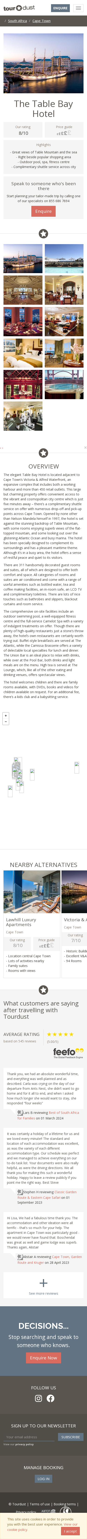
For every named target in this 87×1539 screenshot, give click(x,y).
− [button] (6, 722)
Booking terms (65, 1504)
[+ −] (43, 779)
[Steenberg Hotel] (18, 784)
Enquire (60, 8)
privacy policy (24, 1444)
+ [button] (6, 716)
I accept (70, 1531)
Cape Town (41, 20)
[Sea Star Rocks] (14, 773)
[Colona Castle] (21, 787)
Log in (43, 1478)
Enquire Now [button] (43, 1358)
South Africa (17, 20)
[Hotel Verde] (32, 774)
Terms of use (40, 1504)
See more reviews (43, 1284)
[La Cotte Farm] (76, 767)
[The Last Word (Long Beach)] (10, 791)
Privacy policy (26, 1512)
